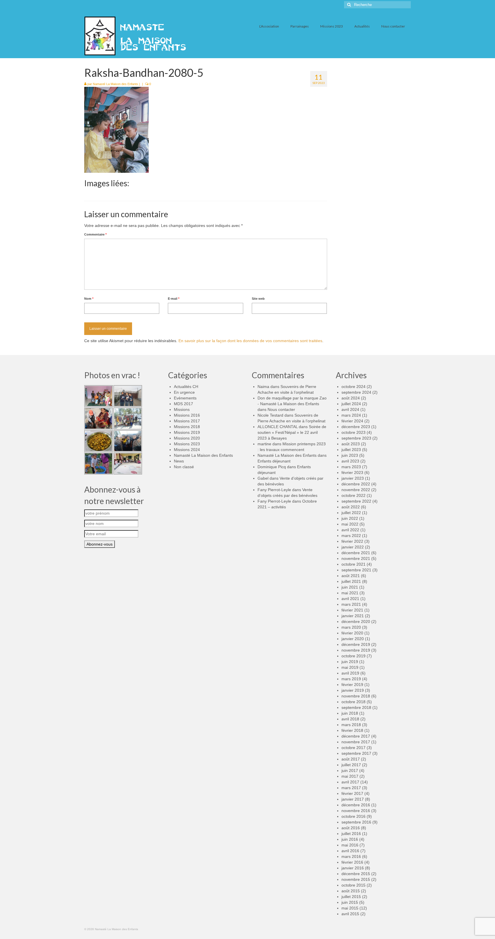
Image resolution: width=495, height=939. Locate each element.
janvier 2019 (352, 690)
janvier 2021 (352, 615)
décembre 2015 (355, 873)
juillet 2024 (351, 403)
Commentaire (95, 234)
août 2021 (350, 575)
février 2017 (352, 793)
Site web (258, 298)
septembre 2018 (356, 707)
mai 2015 (349, 908)
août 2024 (350, 398)
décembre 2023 (355, 426)
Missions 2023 (187, 444)
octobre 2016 (353, 816)
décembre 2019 (355, 644)
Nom (88, 298)
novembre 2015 (355, 879)
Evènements (185, 398)
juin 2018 (349, 713)
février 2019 (352, 684)
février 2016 (352, 862)
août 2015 (350, 891)
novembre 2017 (355, 742)
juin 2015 (349, 902)
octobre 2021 (353, 564)
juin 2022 (349, 518)
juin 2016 (349, 839)
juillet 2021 (351, 581)
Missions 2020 (187, 438)
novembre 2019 (355, 650)
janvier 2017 (352, 799)
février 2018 (352, 730)
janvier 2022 (352, 547)
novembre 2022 (355, 489)
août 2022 (350, 507)
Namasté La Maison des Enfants (115, 84)
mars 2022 (351, 535)
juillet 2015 (351, 896)
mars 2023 (351, 466)
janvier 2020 (352, 638)
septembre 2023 (356, 438)
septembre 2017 (356, 753)
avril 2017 (350, 782)
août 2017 (350, 759)
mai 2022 (349, 524)
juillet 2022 (351, 512)
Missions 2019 (187, 432)
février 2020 (352, 633)
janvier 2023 (352, 478)
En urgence (184, 392)
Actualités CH (186, 386)
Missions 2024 (187, 449)
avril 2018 (350, 719)
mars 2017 (351, 787)
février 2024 (352, 421)
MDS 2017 (183, 403)
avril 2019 (350, 673)
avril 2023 (350, 461)
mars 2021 (351, 604)
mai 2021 (349, 593)
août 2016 (350, 828)
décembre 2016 (355, 805)
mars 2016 (351, 856)
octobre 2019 (353, 656)
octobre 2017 (353, 747)
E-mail (173, 298)
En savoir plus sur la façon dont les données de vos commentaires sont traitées (250, 340)
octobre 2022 (353, 495)
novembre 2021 (355, 558)
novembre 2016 (355, 810)
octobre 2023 (353, 432)
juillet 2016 (351, 833)
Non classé (184, 466)
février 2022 (352, 541)
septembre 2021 (356, 570)
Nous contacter (281, 409)
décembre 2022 (355, 484)
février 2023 (352, 472)
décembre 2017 (355, 736)
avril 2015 (350, 913)
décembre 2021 (355, 552)
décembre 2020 (355, 621)
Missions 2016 (187, 415)
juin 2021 (349, 587)
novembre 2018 (355, 696)
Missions (182, 409)
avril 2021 (350, 598)
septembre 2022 (356, 501)
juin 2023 (349, 455)
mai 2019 (349, 667)
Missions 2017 (187, 421)
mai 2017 (349, 776)
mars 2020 (351, 627)
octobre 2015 (353, 885)
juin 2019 (349, 661)
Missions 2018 (187, 426)
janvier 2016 (352, 868)
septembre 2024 (356, 392)
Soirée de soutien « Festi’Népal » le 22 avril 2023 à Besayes (292, 432)
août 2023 (350, 444)
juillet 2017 (351, 764)
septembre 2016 (356, 822)
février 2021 (352, 610)
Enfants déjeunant (274, 461)
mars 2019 (351, 679)
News (179, 461)
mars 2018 (351, 724)
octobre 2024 (353, 386)
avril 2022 (350, 530)
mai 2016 (349, 845)
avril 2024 (350, 409)
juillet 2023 (351, 449)
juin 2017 (349, 770)
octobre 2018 (353, 701)
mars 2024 (351, 415)
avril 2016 (350, 850)
